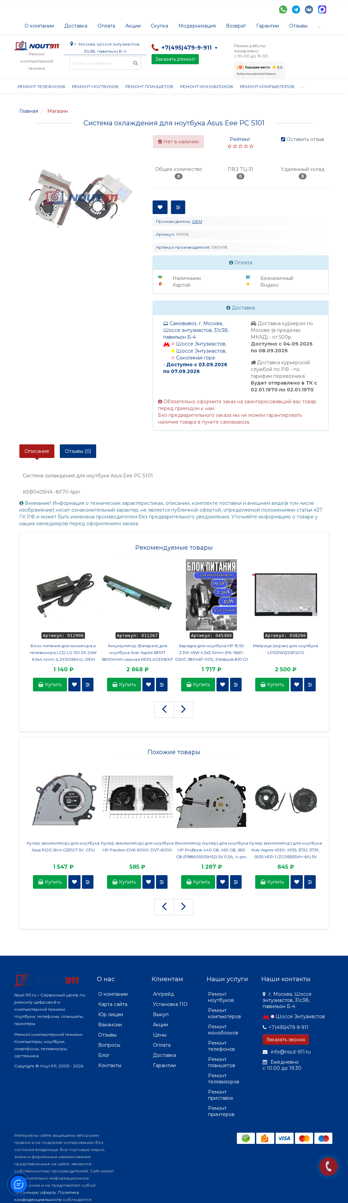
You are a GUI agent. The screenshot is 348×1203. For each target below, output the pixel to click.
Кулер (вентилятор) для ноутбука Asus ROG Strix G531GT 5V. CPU (63, 846)
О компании (39, 26)
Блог (104, 1055)
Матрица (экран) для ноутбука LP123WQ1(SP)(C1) (285, 649)
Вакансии (110, 1025)
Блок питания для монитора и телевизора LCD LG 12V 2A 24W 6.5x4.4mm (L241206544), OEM (63, 652)
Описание (36, 451)
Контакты (109, 1065)
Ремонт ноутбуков (95, 86)
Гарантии (267, 26)
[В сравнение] (87, 684)
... (319, 26)
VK (309, 9)
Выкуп (161, 1014)
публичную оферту (35, 1192)
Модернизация (197, 26)
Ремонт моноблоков (206, 86)
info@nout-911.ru (290, 1052)
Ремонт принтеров (221, 1111)
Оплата (106, 26)
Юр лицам (110, 1014)
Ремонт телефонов (41, 86)
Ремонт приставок (220, 1095)
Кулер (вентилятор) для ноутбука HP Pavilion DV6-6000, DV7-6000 (137, 846)
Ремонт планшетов (149, 86)
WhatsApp (283, 9)
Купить (53, 685)
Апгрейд (163, 994)
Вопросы (109, 1045)
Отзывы (298, 26)
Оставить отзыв (305, 139)
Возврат (236, 26)
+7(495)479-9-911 (288, 1027)
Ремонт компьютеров (267, 86)
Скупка (159, 26)
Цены (160, 1035)
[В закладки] (74, 684)
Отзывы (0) (78, 451)
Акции (133, 26)
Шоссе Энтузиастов (300, 1016)
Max (322, 9)
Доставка (75, 26)
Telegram (296, 9)
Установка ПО (170, 1004)
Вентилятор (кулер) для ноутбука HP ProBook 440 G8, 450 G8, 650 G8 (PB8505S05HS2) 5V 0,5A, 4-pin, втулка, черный (211, 850)
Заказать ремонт (175, 59)
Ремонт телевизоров (223, 1079)
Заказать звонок (286, 1040)
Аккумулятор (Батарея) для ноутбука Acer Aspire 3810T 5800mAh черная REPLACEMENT (137, 652)
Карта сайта (112, 1004)
